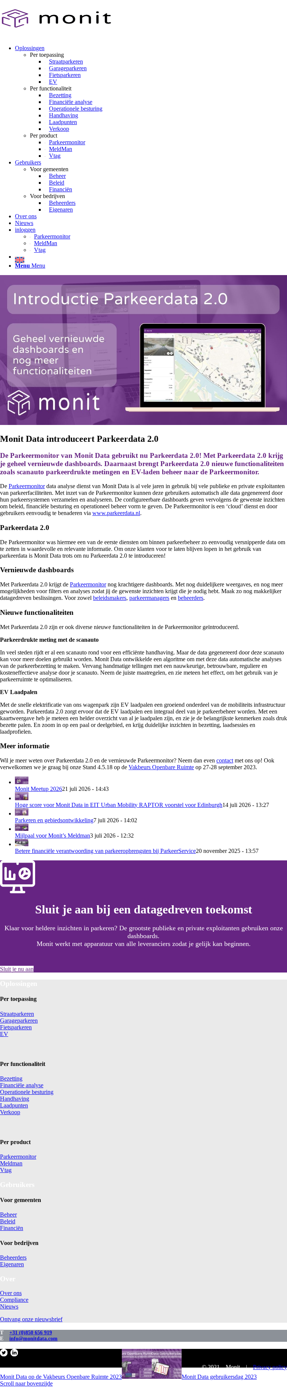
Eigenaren (12, 1264)
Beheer (8, 1214)
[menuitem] (151, 102)
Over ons (11, 1293)
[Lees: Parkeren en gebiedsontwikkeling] (21, 813)
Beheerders (13, 1257)
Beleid (7, 1221)
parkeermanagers (149, 598)
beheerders (190, 598)
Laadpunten (14, 1105)
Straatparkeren (17, 1014)
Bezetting (11, 1078)
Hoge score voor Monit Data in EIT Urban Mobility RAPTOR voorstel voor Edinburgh (118, 805)
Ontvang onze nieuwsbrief (31, 1319)
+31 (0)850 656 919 (30, 1332)
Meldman (11, 1163)
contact (224, 760)
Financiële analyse (21, 1085)
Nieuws (9, 1306)
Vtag (6, 1170)
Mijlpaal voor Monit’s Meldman (52, 835)
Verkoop (10, 1112)
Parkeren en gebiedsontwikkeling (54, 820)
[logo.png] (56, 35)
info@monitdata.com (33, 1338)
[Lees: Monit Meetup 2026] (21, 782)
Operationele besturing (26, 1092)
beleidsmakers (109, 598)
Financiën (11, 1228)
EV (4, 1034)
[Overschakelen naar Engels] (151, 258)
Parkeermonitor (27, 486)
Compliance (14, 1300)
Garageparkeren (19, 1020)
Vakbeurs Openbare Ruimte (161, 767)
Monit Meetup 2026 (38, 789)
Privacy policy (270, 1367)
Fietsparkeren (16, 1027)
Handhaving (14, 1098)
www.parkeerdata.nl (116, 513)
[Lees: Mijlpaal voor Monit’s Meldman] (21, 829)
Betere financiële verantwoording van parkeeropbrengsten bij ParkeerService (105, 851)
